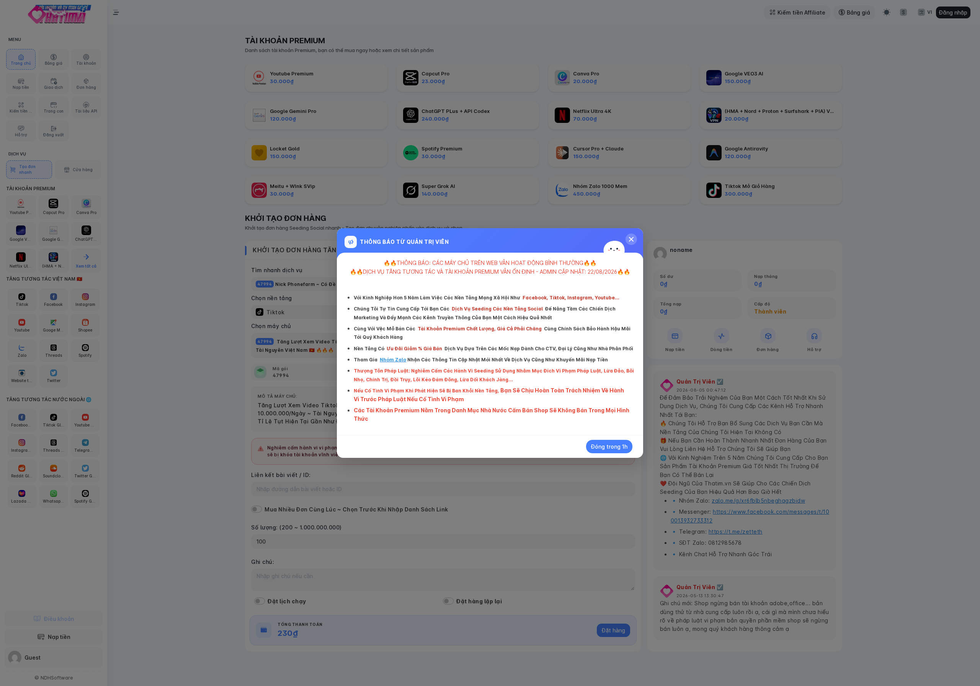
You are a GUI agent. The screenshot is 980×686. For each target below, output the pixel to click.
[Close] (631, 239)
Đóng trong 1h (609, 446)
